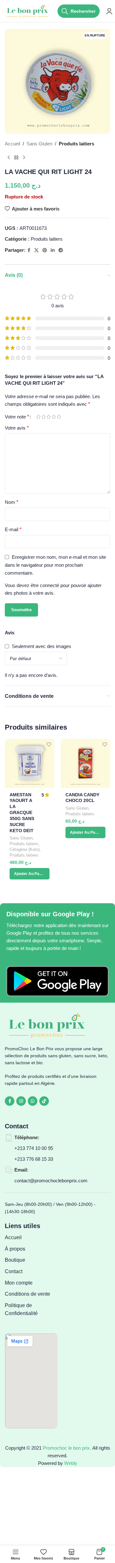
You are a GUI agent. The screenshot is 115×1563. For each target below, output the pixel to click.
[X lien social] (36, 250)
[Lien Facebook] (29, 250)
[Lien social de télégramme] (61, 250)
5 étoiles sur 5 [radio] (58, 416)
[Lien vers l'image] (57, 981)
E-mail (13, 529)
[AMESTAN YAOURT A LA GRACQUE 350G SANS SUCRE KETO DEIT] (29, 763)
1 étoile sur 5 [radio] (38, 416)
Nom (11, 502)
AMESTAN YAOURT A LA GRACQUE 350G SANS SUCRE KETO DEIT (22, 812)
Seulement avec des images (41, 646)
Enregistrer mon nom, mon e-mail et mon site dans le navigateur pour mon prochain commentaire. (55, 565)
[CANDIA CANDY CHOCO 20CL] (85, 763)
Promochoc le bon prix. (67, 1448)
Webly (70, 1463)
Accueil (12, 143)
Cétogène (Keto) (25, 849)
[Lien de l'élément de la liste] (31, 1237)
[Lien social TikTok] (44, 1101)
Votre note (17, 416)
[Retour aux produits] (16, 158)
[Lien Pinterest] (45, 250)
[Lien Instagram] (21, 1101)
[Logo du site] (28, 10)
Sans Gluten (39, 143)
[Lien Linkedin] (53, 250)
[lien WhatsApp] (32, 1101)
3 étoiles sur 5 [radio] (48, 416)
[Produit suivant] (24, 158)
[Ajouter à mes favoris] (48, 744)
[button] (30, 873)
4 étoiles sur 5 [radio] (53, 416)
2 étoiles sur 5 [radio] (43, 416)
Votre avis (17, 428)
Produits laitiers (76, 143)
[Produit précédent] (8, 158)
